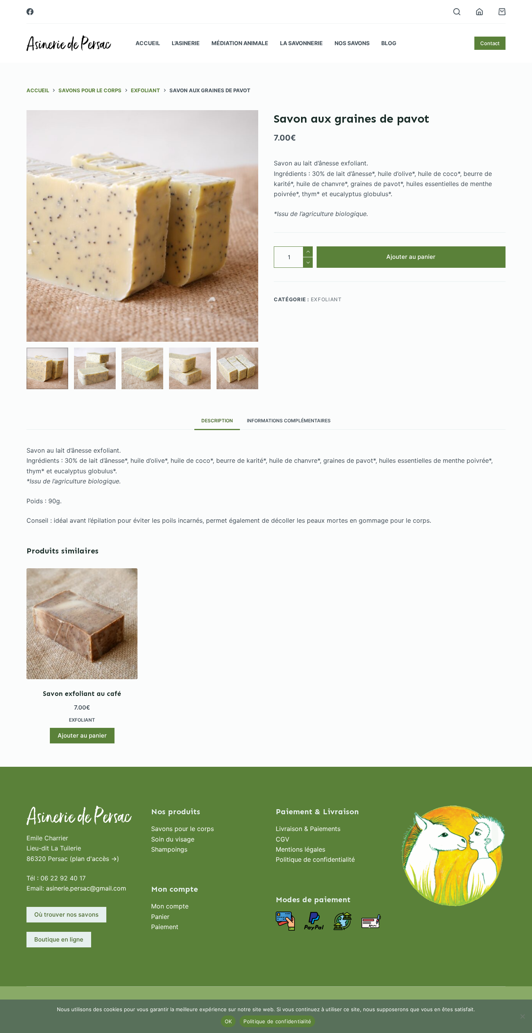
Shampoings (169, 849)
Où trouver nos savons (66, 914)
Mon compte (169, 906)
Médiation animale (239, 43)
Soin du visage (172, 839)
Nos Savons (352, 43)
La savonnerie (301, 43)
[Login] (479, 11)
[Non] (522, 1016)
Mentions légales (300, 849)
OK (228, 1021)
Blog (388, 43)
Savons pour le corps (182, 829)
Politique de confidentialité (315, 859)
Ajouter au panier (410, 256)
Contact (490, 43)
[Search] (456, 11)
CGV (282, 839)
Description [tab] (217, 420)
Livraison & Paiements (308, 829)
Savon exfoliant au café (82, 693)
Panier (160, 917)
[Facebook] (29, 11)
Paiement (164, 927)
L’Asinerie (186, 43)
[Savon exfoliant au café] (81, 623)
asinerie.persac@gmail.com (86, 888)
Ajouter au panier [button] (82, 735)
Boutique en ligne (58, 939)
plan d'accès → (94, 859)
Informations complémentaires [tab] (289, 420)
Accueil (148, 43)
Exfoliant (326, 299)
